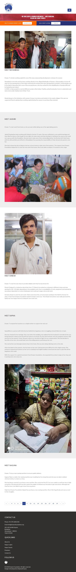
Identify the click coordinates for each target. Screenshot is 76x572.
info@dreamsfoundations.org (16, 524)
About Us (7, 542)
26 (45, 503)
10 (30, 503)
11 (34, 503)
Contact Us (8, 553)
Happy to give (8, 544)
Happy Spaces (8, 547)
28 (53, 503)
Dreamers (7, 550)
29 (57, 503)
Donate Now (27, 23)
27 (49, 503)
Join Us (56, 23)
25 (42, 503)
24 (38, 503)
